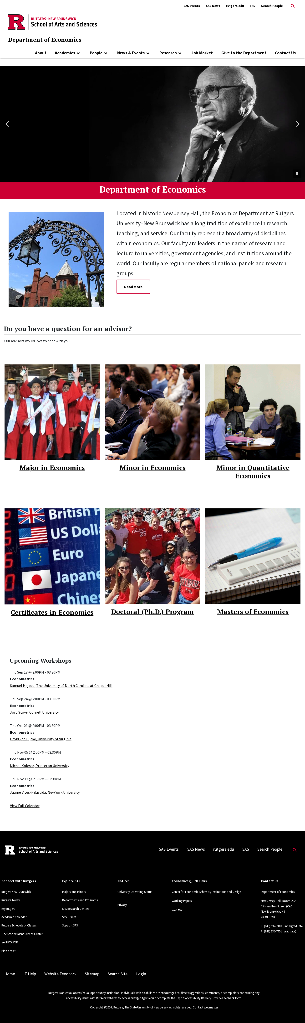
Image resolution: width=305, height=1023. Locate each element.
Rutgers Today (10, 900)
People (96, 53)
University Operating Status (134, 892)
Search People (272, 6)
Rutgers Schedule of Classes (18, 925)
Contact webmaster (205, 1007)
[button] (7, 124)
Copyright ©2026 (101, 1007)
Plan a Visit (8, 951)
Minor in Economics (153, 467)
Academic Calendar (13, 917)
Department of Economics (44, 39)
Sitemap (92, 974)
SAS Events (191, 6)
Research (168, 53)
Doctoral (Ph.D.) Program (152, 611)
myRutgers (8, 908)
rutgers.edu (235, 6)
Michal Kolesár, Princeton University (39, 765)
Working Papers (182, 901)
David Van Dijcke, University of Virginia (40, 739)
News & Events (131, 53)
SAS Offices (69, 917)
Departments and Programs (80, 900)
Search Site (117, 974)
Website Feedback (60, 974)
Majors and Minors (74, 892)
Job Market (202, 53)
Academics (65, 53)
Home (9, 974)
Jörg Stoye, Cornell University (34, 712)
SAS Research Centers (75, 908)
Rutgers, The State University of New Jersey (140, 1007)
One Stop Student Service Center (21, 934)
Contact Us (285, 53)
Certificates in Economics (52, 612)
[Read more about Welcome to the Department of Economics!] (60, 259)
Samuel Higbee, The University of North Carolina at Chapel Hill (61, 685)
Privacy (122, 905)
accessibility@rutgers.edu (138, 998)
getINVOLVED (9, 942)
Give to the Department (243, 53)
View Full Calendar (25, 805)
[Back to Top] (294, 1011)
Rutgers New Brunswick (16, 892)
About (40, 53)
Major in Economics (52, 467)
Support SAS (70, 925)
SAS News (213, 6)
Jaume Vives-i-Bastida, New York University (45, 792)
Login (141, 974)
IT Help (29, 974)
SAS (252, 6)
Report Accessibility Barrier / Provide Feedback (205, 998)
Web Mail (177, 910)
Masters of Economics (253, 611)
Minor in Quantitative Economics (253, 471)
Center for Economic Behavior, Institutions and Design (206, 892)
